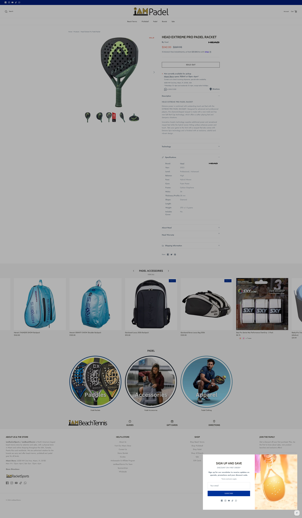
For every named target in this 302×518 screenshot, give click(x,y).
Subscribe (229, 493)
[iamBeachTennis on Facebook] (222, 500)
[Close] (294, 457)
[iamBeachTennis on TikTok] (232, 500)
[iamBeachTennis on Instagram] (225, 500)
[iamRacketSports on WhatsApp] (236, 500)
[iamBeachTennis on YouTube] (229, 500)
